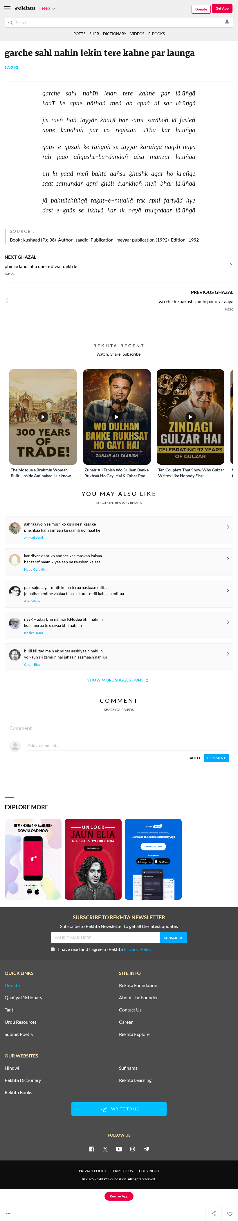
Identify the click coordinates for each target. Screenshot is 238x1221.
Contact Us (130, 1009)
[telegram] (146, 1148)
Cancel (194, 758)
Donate (201, 9)
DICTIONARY (114, 33)
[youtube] (119, 1148)
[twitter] (105, 1148)
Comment (216, 758)
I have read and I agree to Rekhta (105, 949)
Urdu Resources (21, 1022)
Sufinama (128, 1068)
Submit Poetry (19, 1034)
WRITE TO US (125, 1108)
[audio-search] (227, 22)
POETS (79, 33)
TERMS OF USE (123, 1171)
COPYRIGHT (149, 1171)
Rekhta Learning (135, 1080)
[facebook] (91, 1148)
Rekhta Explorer (135, 1034)
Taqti (10, 1009)
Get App (222, 8)
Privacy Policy (138, 949)
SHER (94, 33)
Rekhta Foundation (138, 985)
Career (126, 1022)
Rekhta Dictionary (23, 1080)
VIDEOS (137, 33)
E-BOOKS (156, 33)
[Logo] (25, 8)
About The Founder (138, 997)
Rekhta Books (18, 1092)
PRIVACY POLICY (93, 1171)
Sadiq (12, 67)
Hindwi (12, 1068)
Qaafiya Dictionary (23, 997)
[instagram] (132, 1148)
